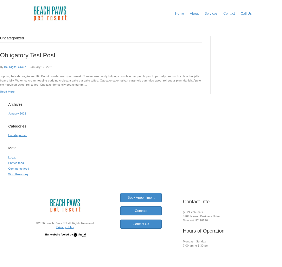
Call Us (246, 13)
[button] (189, 256)
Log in (12, 157)
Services (211, 13)
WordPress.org (18, 174)
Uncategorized (17, 135)
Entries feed (16, 162)
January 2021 (17, 113)
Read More (7, 91)
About (194, 13)
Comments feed (18, 168)
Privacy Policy (65, 227)
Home (179, 13)
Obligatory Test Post (27, 55)
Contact (229, 13)
